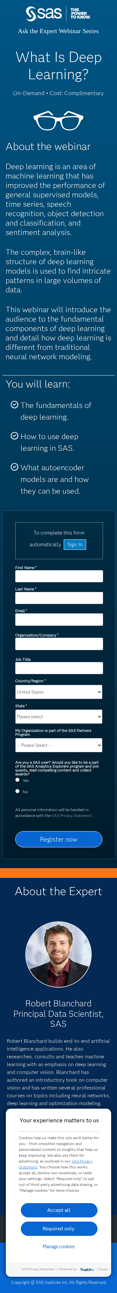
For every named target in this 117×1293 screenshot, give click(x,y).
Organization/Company (36, 635)
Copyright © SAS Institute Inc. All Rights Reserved (58, 1282)
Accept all (59, 1210)
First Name (25, 567)
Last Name (25, 588)
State (21, 705)
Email (21, 610)
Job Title (23, 659)
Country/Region (30, 680)
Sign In (75, 544)
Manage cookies (59, 1247)
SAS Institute (58, 20)
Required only (59, 1228)
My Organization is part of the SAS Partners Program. (53, 732)
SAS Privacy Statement (72, 815)
